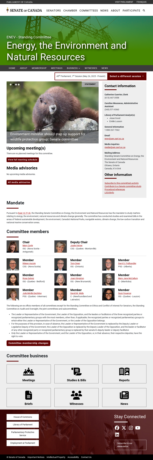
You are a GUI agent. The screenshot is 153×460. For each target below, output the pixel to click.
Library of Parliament (23, 424)
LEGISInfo (109, 192)
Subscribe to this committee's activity (122, 183)
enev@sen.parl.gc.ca (114, 138)
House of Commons (23, 417)
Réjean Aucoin (29, 263)
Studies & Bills (76, 380)
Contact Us (86, 457)
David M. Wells (77, 293)
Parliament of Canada (19, 1)
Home (12, 68)
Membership (39, 68)
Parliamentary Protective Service (22, 434)
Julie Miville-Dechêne (32, 293)
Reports (124, 380)
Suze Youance (124, 293)
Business (72, 68)
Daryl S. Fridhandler (127, 263)
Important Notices (35, 457)
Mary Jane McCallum (128, 278)
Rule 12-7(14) (24, 213)
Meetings (56, 68)
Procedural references (115, 189)
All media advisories (19, 182)
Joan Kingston (77, 278)
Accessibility (73, 457)
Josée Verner (76, 245)
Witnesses (91, 68)
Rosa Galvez (28, 278)
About (23, 68)
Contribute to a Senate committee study (123, 186)
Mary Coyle (28, 245)
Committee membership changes (28, 343)
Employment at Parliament (22, 443)
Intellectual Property (56, 457)
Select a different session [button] (126, 76)
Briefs (29, 404)
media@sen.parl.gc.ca (115, 147)
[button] (53, 10)
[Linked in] (117, 434)
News (105, 68)
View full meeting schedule (23, 160)
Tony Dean (75, 263)
